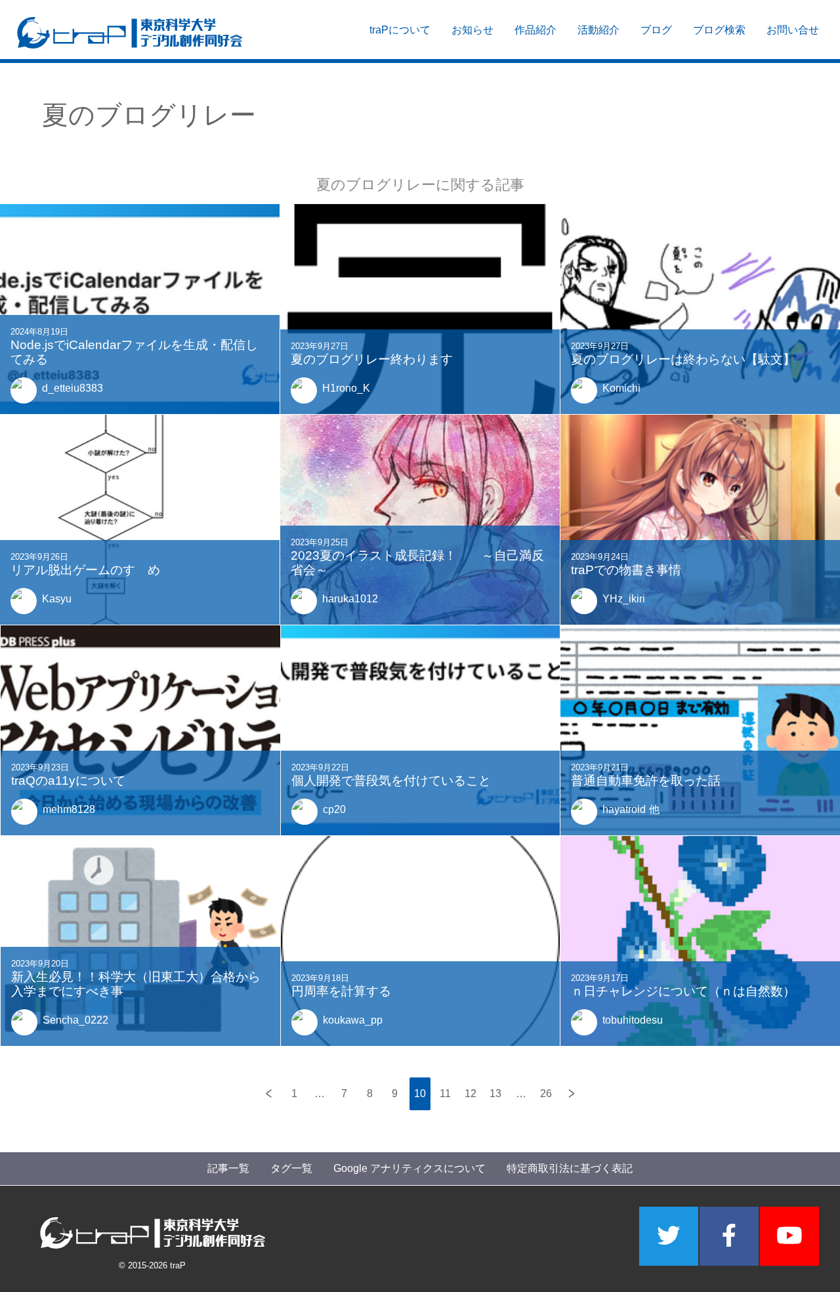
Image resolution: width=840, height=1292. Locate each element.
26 (546, 1093)
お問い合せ (792, 29)
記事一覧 (228, 1168)
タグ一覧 (291, 1168)
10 (420, 1093)
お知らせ (473, 29)
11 (445, 1093)
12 (470, 1093)
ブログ (656, 29)
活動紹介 (599, 29)
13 (495, 1093)
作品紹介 (535, 29)
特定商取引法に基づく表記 (570, 1168)
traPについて (399, 29)
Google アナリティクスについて (409, 1168)
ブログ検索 (719, 29)
